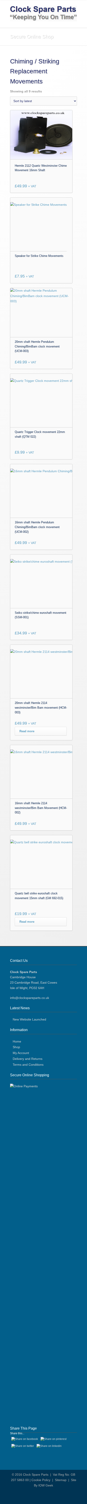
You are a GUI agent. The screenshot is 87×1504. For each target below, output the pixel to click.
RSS (46, 1495)
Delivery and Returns (27, 1059)
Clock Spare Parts (35, 1474)
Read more (26, 731)
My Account (21, 1053)
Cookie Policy (40, 1480)
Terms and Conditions (28, 1064)
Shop (16, 1047)
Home (17, 1041)
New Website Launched (29, 1019)
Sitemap (60, 1480)
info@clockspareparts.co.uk (29, 998)
